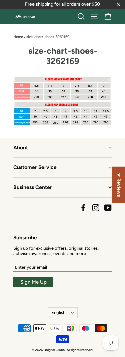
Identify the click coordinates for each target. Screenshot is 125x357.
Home (18, 37)
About (20, 147)
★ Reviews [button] (119, 185)
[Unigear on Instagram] (95, 207)
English (58, 312)
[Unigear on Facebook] (83, 207)
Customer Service (35, 167)
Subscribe (25, 237)
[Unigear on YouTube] (108, 207)
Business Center (32, 187)
